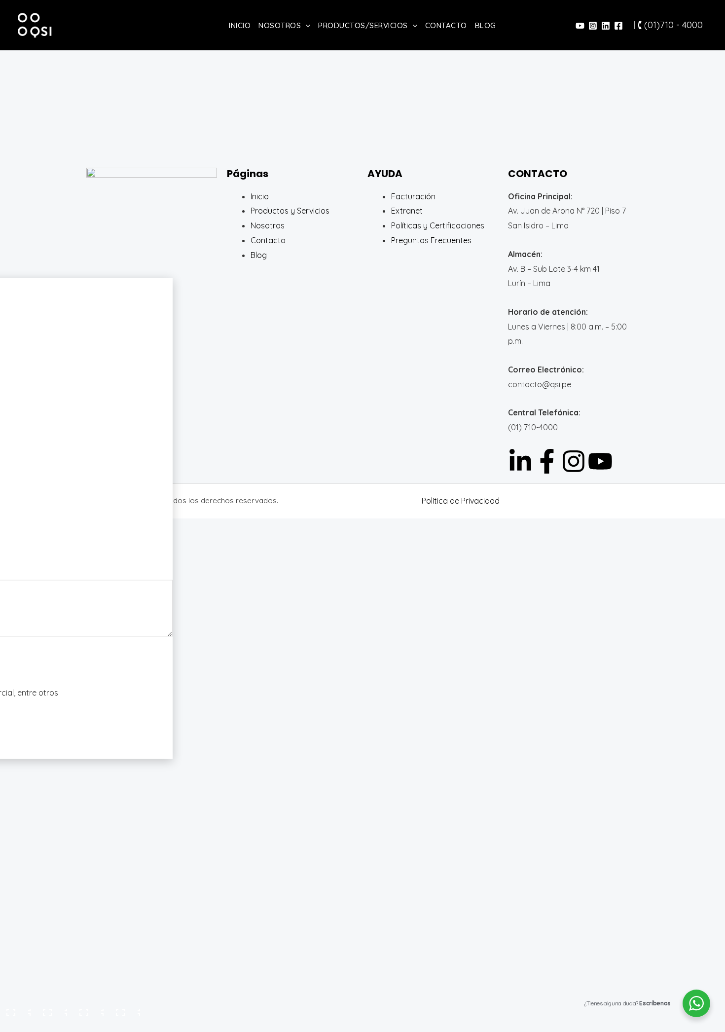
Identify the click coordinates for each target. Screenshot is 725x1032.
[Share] (90, 1009)
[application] (305, 25)
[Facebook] (618, 25)
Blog (485, 25)
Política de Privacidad (461, 501)
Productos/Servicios (363, 25)
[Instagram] (592, 25)
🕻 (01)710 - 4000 (670, 25)
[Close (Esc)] (126, 1009)
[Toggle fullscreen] (53, 1009)
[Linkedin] (605, 25)
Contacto (446, 25)
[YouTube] (580, 25)
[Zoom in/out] (17, 1009)
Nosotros (279, 25)
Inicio (240, 25)
